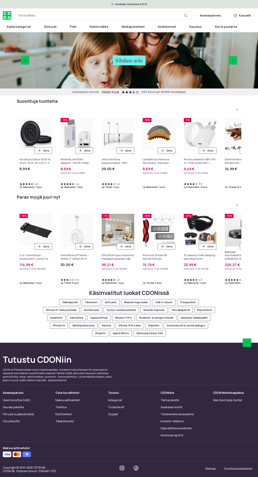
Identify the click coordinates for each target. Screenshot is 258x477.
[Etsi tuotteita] (185, 15)
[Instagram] (122, 468)
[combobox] (103, 15)
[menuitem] (19, 26)
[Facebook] (136, 468)
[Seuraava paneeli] (237, 109)
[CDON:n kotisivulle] (7, 15)
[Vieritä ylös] (247, 342)
